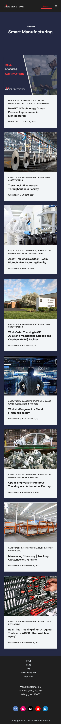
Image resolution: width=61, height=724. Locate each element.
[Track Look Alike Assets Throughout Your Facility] (30, 152)
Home (28, 661)
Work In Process (30, 404)
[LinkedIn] (45, 708)
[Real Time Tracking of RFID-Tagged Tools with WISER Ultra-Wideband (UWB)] (30, 596)
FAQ (28, 669)
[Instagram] (23, 708)
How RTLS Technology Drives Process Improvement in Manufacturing (26, 112)
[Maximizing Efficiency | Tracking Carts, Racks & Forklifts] (30, 522)
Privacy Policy (28, 673)
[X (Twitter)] (30, 708)
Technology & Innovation (37, 103)
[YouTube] (38, 708)
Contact (46, 6)
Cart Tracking (15, 548)
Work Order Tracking (32, 253)
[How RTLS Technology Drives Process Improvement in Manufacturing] (30, 75)
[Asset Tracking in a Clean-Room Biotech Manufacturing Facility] (30, 225)
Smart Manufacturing (33, 177)
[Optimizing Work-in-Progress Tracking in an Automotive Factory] (30, 449)
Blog (28, 665)
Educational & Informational (22, 100)
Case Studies (14, 177)
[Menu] (56, 6)
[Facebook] (15, 708)
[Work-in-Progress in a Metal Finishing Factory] (30, 376)
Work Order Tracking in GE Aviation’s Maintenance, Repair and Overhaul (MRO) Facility (29, 336)
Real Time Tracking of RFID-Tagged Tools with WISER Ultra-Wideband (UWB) (29, 633)
